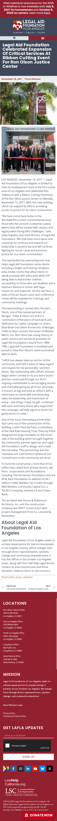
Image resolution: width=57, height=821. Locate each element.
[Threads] (50, 769)
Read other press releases (17, 577)
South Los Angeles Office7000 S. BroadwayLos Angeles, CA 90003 (13, 636)
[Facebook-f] (13, 769)
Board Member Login (13, 705)
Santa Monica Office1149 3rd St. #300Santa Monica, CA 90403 (13, 659)
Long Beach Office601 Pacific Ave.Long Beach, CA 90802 (12, 647)
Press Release (33, 79)
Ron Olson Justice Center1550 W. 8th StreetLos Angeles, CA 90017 (14, 613)
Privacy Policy (9, 713)
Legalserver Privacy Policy (14, 715)
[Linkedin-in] (28, 769)
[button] (14, 38)
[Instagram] (21, 769)
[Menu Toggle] (42, 38)
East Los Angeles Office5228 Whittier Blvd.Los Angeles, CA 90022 (13, 624)
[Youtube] (35, 769)
